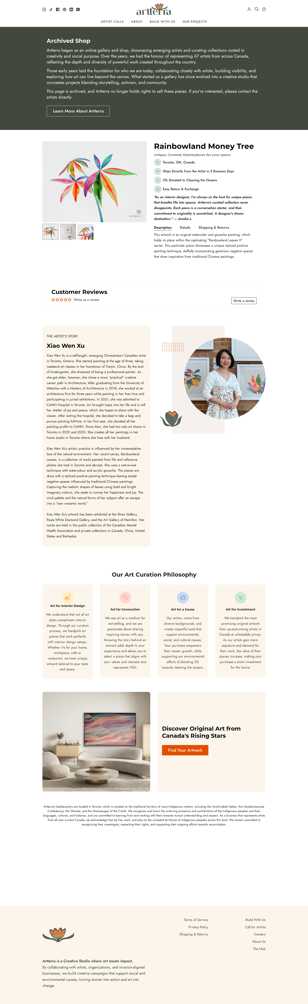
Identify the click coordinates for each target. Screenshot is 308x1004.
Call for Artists (255, 927)
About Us (259, 941)
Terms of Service (196, 919)
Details (185, 227)
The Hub (259, 948)
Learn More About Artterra (78, 111)
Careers (260, 934)
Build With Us (256, 919)
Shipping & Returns (214, 227)
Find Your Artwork (185, 750)
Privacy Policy (198, 927)
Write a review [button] (244, 300)
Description (163, 227)
